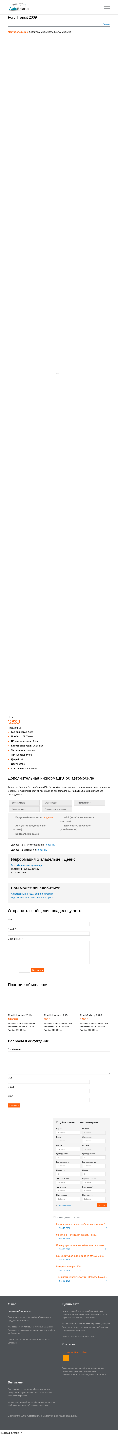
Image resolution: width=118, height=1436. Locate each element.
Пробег (60, 1170)
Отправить (37, 970)
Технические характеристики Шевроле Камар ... (81, 1277)
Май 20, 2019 (64, 1249)
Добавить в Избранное (29, 850)
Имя (10, 1077)
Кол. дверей (87, 1187)
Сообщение (14, 1049)
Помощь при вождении (55, 809)
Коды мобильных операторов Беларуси (32, 897)
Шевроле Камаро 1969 (68, 1266)
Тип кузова (61, 1187)
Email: (12, 929)
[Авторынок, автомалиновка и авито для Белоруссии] (18, 7)
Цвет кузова (87, 1195)
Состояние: (87, 1137)
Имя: (11, 919)
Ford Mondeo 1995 (56, 1015)
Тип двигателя (62, 1178)
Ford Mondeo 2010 (20, 1015)
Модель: (86, 1145)
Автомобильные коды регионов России (32, 894)
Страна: (59, 1129)
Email (11, 1087)
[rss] (66, 1358)
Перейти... (49, 845)
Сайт (10, 1096)
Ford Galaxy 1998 (91, 1015)
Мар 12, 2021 (64, 1228)
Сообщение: (15, 939)
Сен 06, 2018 (64, 1281)
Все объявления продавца (26, 865)
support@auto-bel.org (77, 1352)
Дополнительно (65, 1205)
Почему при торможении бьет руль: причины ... (81, 1245)
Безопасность (18, 802)
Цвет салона (61, 1195)
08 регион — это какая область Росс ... (76, 1235)
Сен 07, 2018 (64, 1270)
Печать (106, 24)
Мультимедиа (51, 802)
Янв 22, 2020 (64, 1239)
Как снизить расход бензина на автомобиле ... (80, 1256)
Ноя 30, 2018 (64, 1260)
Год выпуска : (63, 1162)
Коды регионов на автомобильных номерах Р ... (81, 1224)
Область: (86, 1129)
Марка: (59, 1145)
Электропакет (84, 802)
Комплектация (18, 809)
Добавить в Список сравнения (33, 845)
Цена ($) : (62, 1154)
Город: (59, 1137)
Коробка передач (89, 1178)
